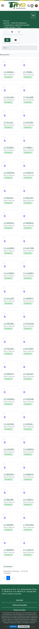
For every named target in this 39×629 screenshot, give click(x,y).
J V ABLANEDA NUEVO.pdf (10, 500)
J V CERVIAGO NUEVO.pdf (29, 424)
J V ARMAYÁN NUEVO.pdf (29, 474)
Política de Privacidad (19, 605)
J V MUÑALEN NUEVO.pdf (29, 223)
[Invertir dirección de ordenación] (19, 32)
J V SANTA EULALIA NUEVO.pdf (29, 173)
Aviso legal (19, 600)
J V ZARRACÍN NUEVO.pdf (10, 72)
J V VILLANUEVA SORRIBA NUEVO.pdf (10, 97)
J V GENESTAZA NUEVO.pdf (29, 298)
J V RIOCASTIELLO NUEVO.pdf (10, 198)
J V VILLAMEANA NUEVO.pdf (29, 97)
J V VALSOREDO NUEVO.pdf (29, 122)
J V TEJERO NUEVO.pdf (10, 148)
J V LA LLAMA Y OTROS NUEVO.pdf (10, 298)
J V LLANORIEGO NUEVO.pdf (10, 248)
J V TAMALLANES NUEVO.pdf (29, 148)
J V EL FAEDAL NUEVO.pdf (29, 349)
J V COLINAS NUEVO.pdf (10, 399)
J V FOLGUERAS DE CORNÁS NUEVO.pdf (10, 349)
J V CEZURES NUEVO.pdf (10, 424)
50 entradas (9, 566)
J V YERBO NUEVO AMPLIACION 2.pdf (29, 72)
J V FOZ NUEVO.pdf (29, 324)
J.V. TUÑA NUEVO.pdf (29, 500)
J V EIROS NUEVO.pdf (10, 374)
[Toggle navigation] (2, 5)
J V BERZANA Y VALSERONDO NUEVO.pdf (10, 474)
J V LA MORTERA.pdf (29, 273)
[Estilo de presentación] (16, 40)
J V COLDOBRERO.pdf (29, 399)
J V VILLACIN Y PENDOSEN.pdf (10, 122)
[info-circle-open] (7, 40)
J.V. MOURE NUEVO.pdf (10, 525)
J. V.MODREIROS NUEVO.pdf (10, 550)
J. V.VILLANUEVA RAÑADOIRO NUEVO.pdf (29, 525)
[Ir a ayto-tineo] (17, 5)
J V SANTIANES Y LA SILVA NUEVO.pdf (10, 173)
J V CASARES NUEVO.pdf (10, 449)
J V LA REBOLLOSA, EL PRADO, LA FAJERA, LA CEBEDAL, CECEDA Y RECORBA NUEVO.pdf (10, 273)
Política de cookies (20, 610)
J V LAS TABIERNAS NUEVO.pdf (29, 248)
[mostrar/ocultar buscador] (28, 6)
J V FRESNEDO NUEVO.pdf (10, 324)
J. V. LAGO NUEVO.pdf (29, 550)
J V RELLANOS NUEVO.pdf (29, 198)
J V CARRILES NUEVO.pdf (29, 449)
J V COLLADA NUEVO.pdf (29, 374)
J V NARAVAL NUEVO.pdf (10, 223)
